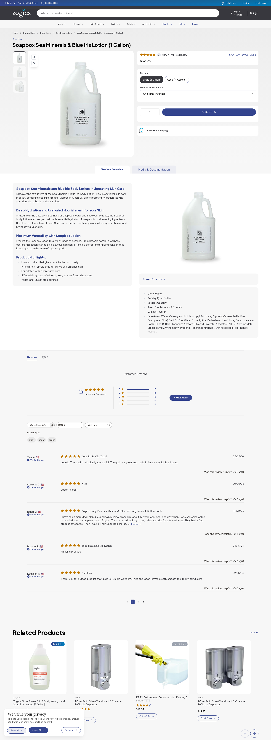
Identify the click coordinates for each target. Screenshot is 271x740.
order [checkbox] (51, 440)
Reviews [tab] (32, 356)
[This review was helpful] (235, 472)
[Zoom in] (33, 57)
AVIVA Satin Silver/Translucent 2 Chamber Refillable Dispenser (223, 708)
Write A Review (181, 397)
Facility (114, 24)
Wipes (54, 24)
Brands (201, 24)
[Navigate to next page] (144, 607)
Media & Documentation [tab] (155, 169)
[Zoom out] (33, 63)
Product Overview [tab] (112, 169)
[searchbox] (38, 424)
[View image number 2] (19, 72)
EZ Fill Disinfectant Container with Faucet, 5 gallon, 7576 (162, 704)
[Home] (22, 13)
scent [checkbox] (41, 440)
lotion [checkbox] (31, 440)
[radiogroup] (198, 80)
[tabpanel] (135, 255)
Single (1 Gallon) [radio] (152, 79)
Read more (152, 528)
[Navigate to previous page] (127, 607)
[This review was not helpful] (240, 472)
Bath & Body (93, 24)
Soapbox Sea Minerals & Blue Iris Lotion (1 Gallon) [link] (102, 33)
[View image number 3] (19, 86)
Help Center (225, 3)
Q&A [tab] (46, 356)
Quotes (243, 3)
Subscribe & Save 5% (152, 87)
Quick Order (259, 3)
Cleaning (73, 24)
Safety (130, 24)
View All (253, 637)
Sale (185, 24)
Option (144, 73)
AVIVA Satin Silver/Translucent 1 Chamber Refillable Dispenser (100, 708)
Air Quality (149, 24)
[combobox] (198, 93)
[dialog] (44, 722)
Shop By (168, 24)
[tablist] (135, 170)
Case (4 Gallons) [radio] (178, 79)
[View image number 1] (19, 58)
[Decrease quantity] (143, 112)
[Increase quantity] (155, 112)
